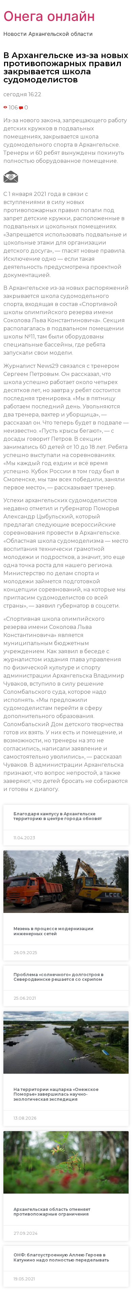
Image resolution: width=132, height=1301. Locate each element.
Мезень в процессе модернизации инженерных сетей (53, 931)
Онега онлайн (49, 16)
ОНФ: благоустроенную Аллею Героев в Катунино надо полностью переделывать (61, 1257)
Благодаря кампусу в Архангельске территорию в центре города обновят (58, 816)
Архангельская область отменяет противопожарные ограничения (52, 1212)
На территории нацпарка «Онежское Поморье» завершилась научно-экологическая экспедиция (56, 1094)
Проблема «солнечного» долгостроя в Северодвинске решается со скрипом (59, 977)
